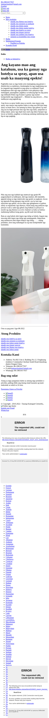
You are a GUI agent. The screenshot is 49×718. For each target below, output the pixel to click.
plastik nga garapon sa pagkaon (22, 24)
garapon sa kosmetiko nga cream (22, 37)
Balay (8, 17)
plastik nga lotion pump (19, 26)
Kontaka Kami (11, 45)
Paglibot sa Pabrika (17, 43)
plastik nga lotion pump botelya (22, 28)
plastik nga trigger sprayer (20, 32)
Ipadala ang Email (8, 408)
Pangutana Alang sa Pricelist (11, 389)
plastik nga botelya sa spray (20, 30)
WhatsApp (5, 410)
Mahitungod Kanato (13, 41)
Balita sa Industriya (13, 59)
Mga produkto (11, 19)
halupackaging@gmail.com (21, 368)
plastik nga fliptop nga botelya (21, 22)
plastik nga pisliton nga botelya (22, 35)
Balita (8, 39)
